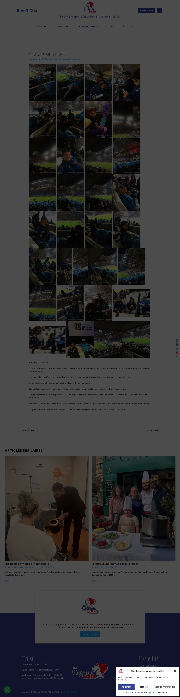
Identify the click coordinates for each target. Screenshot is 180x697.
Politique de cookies (134, 692)
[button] (175, 671)
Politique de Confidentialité (155, 692)
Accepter (126, 687)
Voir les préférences (165, 687)
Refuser (144, 687)
